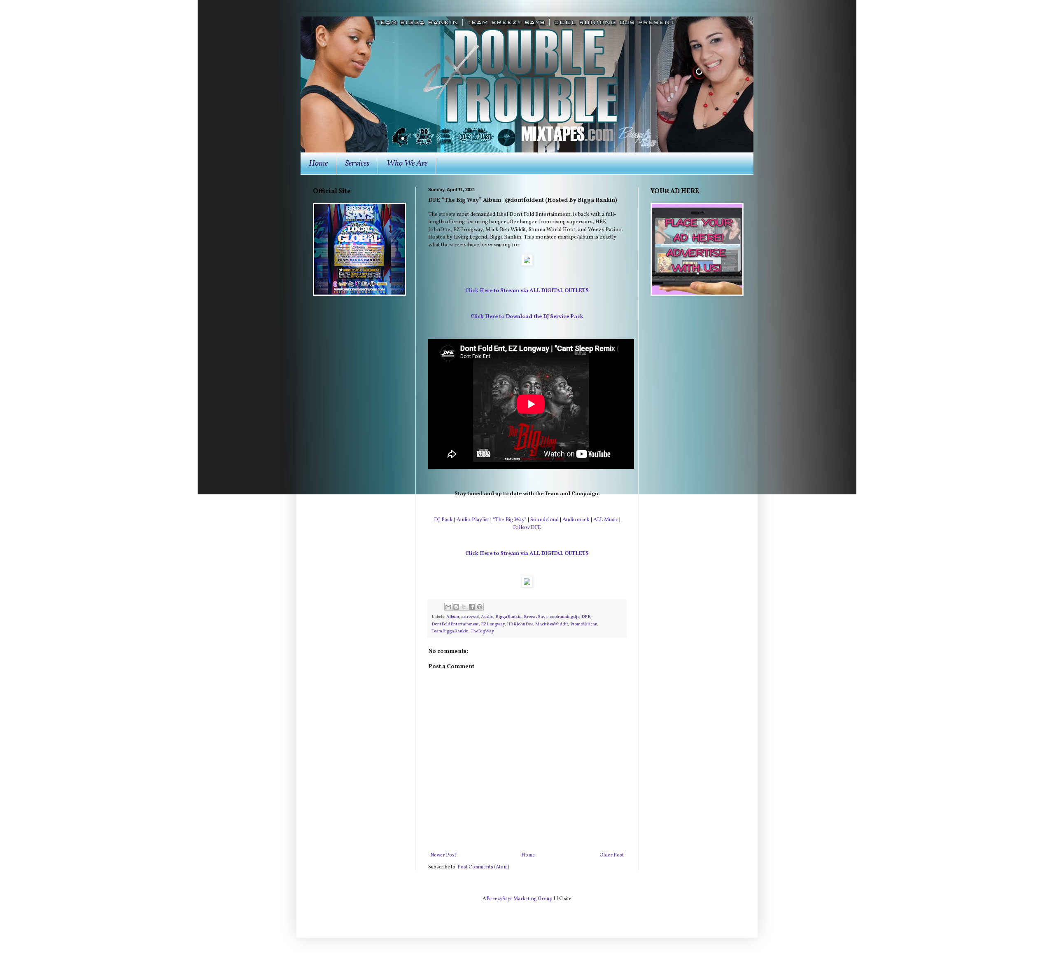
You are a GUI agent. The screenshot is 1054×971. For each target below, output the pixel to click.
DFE (585, 617)
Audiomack (576, 520)
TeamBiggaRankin (450, 631)
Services (357, 163)
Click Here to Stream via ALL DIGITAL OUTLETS (527, 291)
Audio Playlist (473, 520)
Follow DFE (527, 527)
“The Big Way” (510, 520)
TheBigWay (482, 631)
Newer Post (443, 855)
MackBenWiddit (551, 624)
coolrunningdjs (564, 617)
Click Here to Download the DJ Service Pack (527, 317)
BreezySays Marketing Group (520, 899)
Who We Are (407, 163)
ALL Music (605, 520)
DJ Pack (443, 520)
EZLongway (493, 624)
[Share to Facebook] (472, 607)
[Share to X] (464, 607)
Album (452, 617)
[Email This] (448, 607)
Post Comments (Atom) (483, 867)
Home (318, 163)
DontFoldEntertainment (455, 624)
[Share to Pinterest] (480, 607)
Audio (487, 617)
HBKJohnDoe (520, 624)
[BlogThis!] (456, 607)
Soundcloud (544, 520)
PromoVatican (583, 624)
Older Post (611, 855)
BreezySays (536, 617)
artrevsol (470, 617)
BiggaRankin (508, 617)
